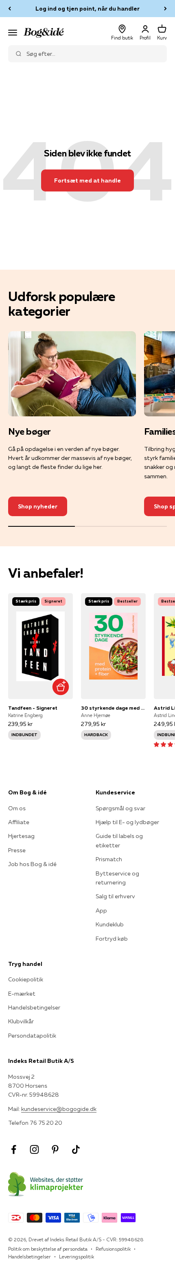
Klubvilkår (21, 1021)
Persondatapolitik (32, 1035)
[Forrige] (9, 8)
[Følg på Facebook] (13, 1149)
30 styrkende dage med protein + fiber (113, 708)
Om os (17, 808)
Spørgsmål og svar (120, 808)
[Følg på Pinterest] (55, 1149)
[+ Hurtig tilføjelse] (60, 686)
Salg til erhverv (115, 896)
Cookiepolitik (25, 979)
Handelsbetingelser (34, 1007)
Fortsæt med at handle (87, 180)
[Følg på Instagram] (34, 1149)
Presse (17, 850)
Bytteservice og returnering (117, 878)
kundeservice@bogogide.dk (58, 1109)
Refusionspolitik (113, 1249)
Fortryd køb (112, 938)
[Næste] (165, 8)
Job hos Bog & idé (32, 864)
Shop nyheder (37, 506)
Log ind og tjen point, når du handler (87, 8)
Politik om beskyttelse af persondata (48, 1249)
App (101, 910)
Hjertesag (21, 836)
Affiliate (18, 822)
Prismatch (109, 859)
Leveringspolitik (76, 1257)
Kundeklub (110, 924)
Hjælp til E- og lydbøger (127, 822)
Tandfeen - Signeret (32, 708)
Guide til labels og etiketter (119, 840)
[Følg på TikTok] (75, 1149)
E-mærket (21, 993)
